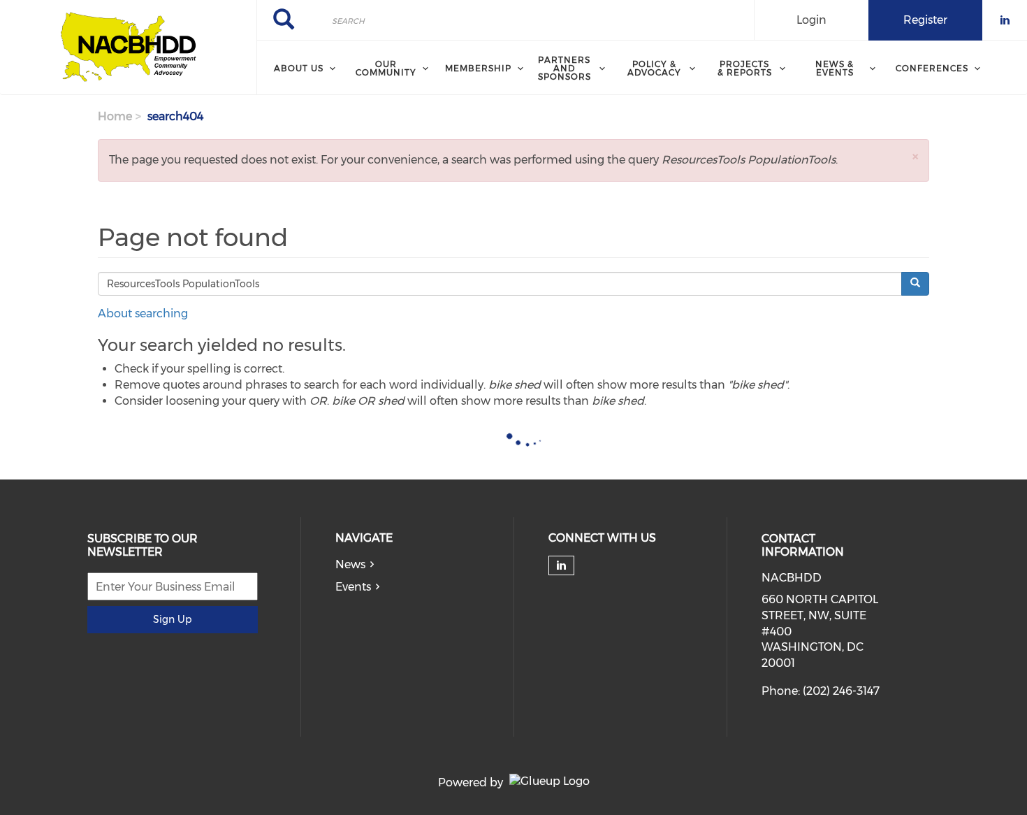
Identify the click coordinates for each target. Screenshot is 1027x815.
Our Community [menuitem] (386, 68)
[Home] (128, 47)
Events (353, 586)
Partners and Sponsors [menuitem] (564, 68)
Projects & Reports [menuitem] (745, 68)
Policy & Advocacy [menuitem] (654, 68)
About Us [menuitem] (298, 68)
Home (115, 116)
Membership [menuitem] (478, 68)
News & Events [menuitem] (834, 68)
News (350, 564)
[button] (915, 156)
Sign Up (172, 619)
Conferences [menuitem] (932, 68)
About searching (143, 313)
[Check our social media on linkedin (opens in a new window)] (561, 565)
